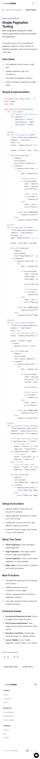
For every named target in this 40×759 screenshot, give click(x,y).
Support (6, 738)
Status (5, 702)
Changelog (7, 698)
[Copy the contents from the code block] (34, 98)
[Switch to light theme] (31, 750)
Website (6, 730)
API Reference (8, 716)
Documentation (8, 712)
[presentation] (20, 297)
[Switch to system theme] (27, 750)
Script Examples (9, 720)
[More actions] (37, 3)
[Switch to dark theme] (35, 750)
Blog (5, 734)
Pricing (5, 695)
